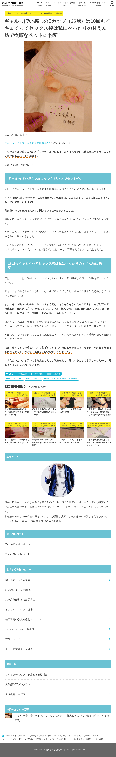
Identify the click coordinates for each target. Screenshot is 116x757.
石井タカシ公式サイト (56, 750)
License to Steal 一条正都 (19, 629)
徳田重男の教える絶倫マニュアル (24, 619)
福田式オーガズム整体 (17, 580)
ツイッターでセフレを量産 (64, 4)
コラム (48, 4)
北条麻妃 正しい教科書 (18, 589)
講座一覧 (82, 4)
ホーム (39, 4)
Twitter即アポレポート (17, 544)
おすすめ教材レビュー (98, 4)
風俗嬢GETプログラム (18, 684)
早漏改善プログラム (16, 694)
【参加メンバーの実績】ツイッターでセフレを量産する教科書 (34, 13)
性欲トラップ (12, 639)
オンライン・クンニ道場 (19, 609)
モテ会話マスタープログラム (21, 648)
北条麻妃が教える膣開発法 (20, 599)
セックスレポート (15, 379)
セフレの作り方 (34, 379)
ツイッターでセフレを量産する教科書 (26, 143)
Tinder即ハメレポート (17, 554)
